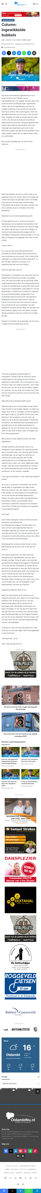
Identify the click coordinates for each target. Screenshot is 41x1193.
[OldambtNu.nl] (20, 3)
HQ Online (32, 1166)
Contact (34, 1172)
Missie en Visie (9, 1172)
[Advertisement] (20, 171)
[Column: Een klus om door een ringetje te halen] (11, 774)
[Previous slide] (3, 1029)
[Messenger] (19, 53)
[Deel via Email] (34, 53)
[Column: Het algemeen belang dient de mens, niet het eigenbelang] (11, 752)
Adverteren (14, 1169)
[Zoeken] (3, 4)
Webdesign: (25, 1166)
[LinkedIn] (14, 53)
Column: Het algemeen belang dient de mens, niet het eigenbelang (10, 761)
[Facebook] (4, 53)
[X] (9, 53)
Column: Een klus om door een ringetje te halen (9, 783)
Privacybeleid (31, 1169)
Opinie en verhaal (8, 20)
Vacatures (27, 1172)
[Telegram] (29, 53)
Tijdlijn (7, 1169)
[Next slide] (38, 1029)
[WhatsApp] (24, 53)
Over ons (23, 1169)
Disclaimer (19, 1172)
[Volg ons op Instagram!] (38, 1091)
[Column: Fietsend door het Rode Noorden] (30, 774)
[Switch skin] (6, 4)
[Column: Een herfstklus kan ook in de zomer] (30, 752)
